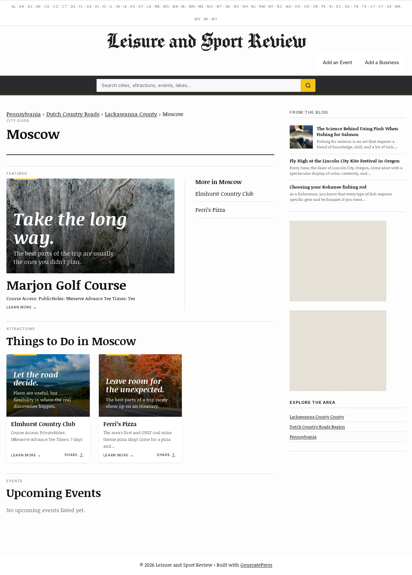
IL (111, 6)
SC (339, 6)
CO (56, 6)
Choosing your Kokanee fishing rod (328, 186)
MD (166, 6)
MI (183, 6)
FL (81, 6)
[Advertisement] (338, 261)
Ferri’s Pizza (210, 209)
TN (356, 6)
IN (118, 6)
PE (324, 6)
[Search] (308, 85)
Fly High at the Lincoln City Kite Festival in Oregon (345, 160)
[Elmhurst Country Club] (48, 385)
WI (206, 19)
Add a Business (382, 62)
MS (201, 6)
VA (389, 6)
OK (307, 6)
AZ (30, 6)
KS (133, 6)
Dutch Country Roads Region (317, 426)
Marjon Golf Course (66, 285)
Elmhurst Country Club (224, 193)
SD (347, 6)
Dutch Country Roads (72, 114)
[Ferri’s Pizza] (140, 385)
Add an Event (337, 62)
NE (228, 6)
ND (289, 6)
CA (47, 6)
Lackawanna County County (317, 416)
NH (245, 6)
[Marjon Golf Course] (90, 226)
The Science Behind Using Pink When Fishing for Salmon (357, 131)
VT (381, 6)
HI (97, 6)
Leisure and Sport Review (206, 40)
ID (104, 6)
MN (192, 6)
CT (64, 6)
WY (214, 19)
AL (14, 6)
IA (125, 6)
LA (149, 6)
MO (210, 6)
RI (331, 6)
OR (316, 6)
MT (219, 6)
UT (373, 6)
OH (298, 6)
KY (141, 6)
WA (398, 6)
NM (262, 6)
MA (175, 6)
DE (73, 6)
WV (197, 19)
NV (236, 6)
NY (271, 6)
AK (21, 6)
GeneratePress (256, 564)
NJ (253, 6)
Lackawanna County (131, 114)
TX (364, 6)
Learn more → (21, 307)
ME (157, 6)
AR (38, 6)
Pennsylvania (23, 114)
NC (280, 6)
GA (89, 6)
